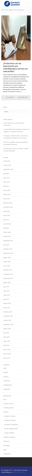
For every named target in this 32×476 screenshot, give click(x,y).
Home (3, 10)
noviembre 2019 (8, 274)
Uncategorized (7, 385)
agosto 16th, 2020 (22, 97)
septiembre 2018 (8, 324)
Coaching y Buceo (8, 408)
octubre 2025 (7, 165)
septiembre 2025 (8, 169)
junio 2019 (6, 291)
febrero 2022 (7, 232)
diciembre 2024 (7, 203)
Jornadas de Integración (11, 424)
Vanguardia (6, 389)
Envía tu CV (6, 441)
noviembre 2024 (8, 207)
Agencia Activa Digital (18, 472)
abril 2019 (6, 299)
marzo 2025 (6, 190)
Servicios (5, 376)
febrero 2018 (7, 354)
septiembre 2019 (8, 278)
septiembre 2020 (8, 253)
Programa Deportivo (9, 437)
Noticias (5, 372)
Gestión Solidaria (9, 433)
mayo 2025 (6, 182)
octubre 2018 (7, 320)
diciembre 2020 (7, 249)
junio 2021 (6, 245)
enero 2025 (6, 199)
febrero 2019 (7, 303)
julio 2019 (6, 287)
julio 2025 (6, 173)
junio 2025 (6, 178)
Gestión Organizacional (11, 428)
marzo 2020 (6, 261)
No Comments (10, 97)
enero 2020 (6, 266)
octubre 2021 (7, 236)
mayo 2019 (6, 295)
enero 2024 (6, 215)
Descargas (6, 445)
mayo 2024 (6, 211)
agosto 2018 (7, 328)
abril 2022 (6, 228)
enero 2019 (6, 307)
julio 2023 (6, 219)
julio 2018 (6, 333)
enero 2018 (6, 358)
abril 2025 (6, 186)
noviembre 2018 (8, 316)
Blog (4, 368)
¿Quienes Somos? (8, 403)
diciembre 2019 (7, 270)
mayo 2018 (6, 341)
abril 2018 (6, 345)
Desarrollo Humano (10, 420)
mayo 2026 (6, 161)
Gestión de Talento (9, 416)
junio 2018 (6, 337)
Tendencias (6, 381)
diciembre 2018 (7, 312)
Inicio (4, 399)
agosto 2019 (7, 282)
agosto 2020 (7, 257)
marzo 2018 (6, 349)
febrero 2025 (7, 194)
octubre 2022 (7, 224)
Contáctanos (7, 454)
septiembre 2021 (8, 240)
